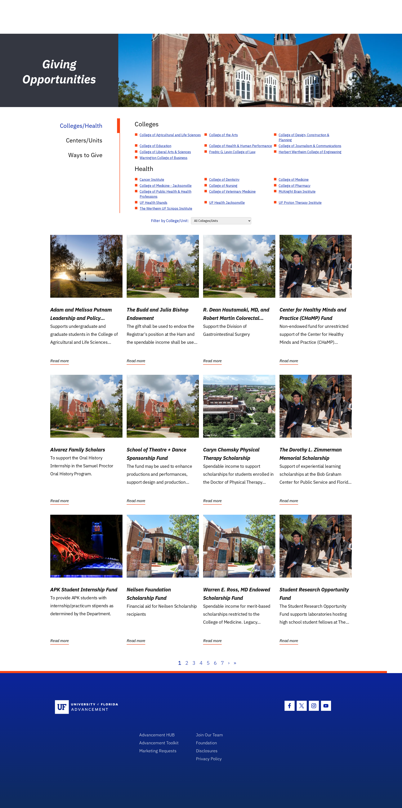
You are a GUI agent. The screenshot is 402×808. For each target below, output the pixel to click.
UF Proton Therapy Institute (300, 202)
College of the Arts (223, 135)
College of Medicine (294, 179)
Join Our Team (209, 735)
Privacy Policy (209, 758)
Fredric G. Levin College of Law (232, 152)
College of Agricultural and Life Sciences (170, 135)
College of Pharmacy (295, 186)
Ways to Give (85, 155)
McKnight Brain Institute (297, 191)
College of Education (155, 146)
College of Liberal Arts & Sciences (165, 152)
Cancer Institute (152, 179)
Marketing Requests (158, 751)
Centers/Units (84, 140)
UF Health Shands (153, 202)
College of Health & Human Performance (240, 146)
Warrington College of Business (163, 158)
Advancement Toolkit (159, 743)
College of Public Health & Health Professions (165, 194)
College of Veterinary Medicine (232, 191)
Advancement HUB (157, 735)
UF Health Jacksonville (227, 202)
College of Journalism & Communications (310, 146)
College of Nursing (223, 186)
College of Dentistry (224, 179)
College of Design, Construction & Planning (304, 137)
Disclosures (207, 751)
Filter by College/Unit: (170, 220)
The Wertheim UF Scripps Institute (166, 208)
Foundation (206, 743)
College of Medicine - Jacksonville (166, 186)
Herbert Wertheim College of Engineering (310, 152)
